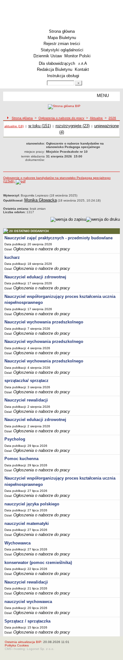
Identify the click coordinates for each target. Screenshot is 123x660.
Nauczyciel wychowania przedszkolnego (43, 322)
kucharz (12, 257)
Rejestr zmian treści (62, 43)
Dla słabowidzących (57, 63)
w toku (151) (39, 125)
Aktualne (96, 118)
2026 (112, 118)
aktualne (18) (14, 126)
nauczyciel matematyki (26, 523)
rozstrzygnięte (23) (73, 125)
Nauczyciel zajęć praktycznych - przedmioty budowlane (58, 238)
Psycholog (14, 439)
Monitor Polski (77, 56)
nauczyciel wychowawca (28, 601)
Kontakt (82, 69)
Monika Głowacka (40, 200)
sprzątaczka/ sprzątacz (26, 380)
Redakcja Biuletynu (54, 69)
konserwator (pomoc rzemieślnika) (38, 562)
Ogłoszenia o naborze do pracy (61, 118)
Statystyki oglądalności (62, 50)
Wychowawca (17, 543)
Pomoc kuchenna (21, 458)
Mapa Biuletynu (62, 37)
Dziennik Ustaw (47, 56)
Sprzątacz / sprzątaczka (27, 621)
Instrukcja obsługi (63, 75)
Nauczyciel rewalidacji (26, 400)
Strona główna (62, 31)
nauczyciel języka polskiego (31, 504)
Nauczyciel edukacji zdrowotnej (35, 277)
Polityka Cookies (17, 645)
